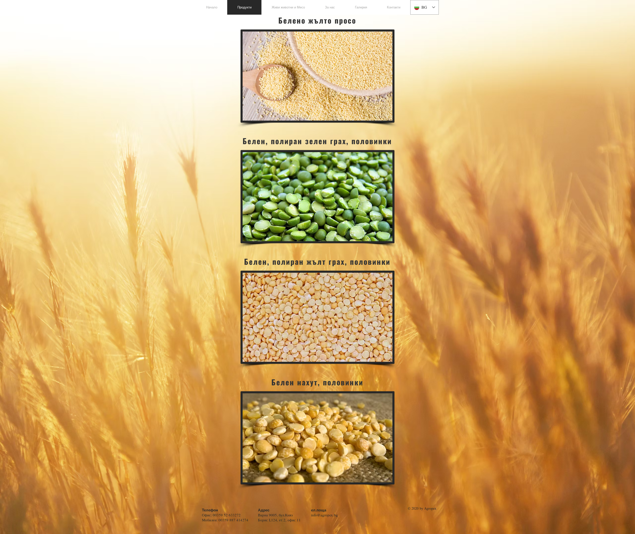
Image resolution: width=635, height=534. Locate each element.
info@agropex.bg (324, 514)
